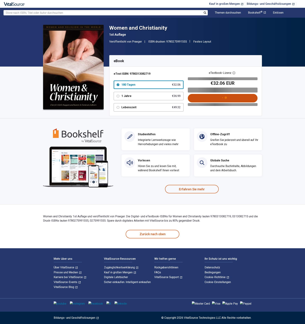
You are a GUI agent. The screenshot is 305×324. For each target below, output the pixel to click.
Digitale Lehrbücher (116, 277)
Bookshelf (255, 12)
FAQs (157, 272)
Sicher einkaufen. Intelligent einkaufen (127, 282)
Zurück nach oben (153, 234)
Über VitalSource (64, 267)
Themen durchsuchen (228, 12)
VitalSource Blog (64, 287)
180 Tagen (151, 84)
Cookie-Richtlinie (215, 277)
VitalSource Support (167, 277)
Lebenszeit (151, 107)
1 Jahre (151, 96)
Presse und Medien (66, 272)
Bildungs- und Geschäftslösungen (269, 3)
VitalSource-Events (66, 282)
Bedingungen (213, 272)
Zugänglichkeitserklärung (120, 267)
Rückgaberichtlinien (166, 267)
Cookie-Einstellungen (218, 282)
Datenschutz (212, 267)
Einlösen (278, 12)
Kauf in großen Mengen (225, 3)
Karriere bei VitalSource (68, 277)
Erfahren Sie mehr (192, 189)
